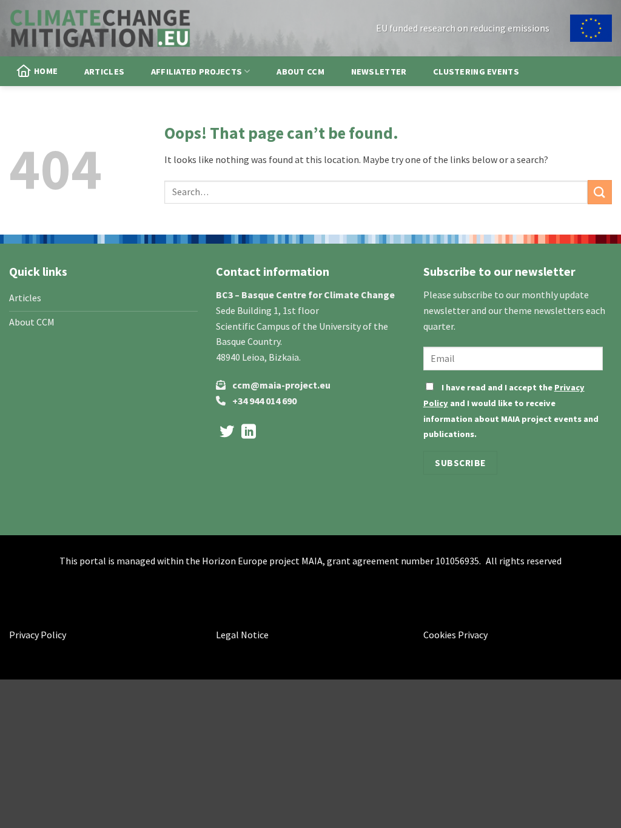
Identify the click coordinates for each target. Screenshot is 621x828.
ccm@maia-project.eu (281, 385)
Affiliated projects (196, 71)
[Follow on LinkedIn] (248, 432)
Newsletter (379, 71)
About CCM (300, 71)
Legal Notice (242, 635)
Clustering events (476, 71)
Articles (104, 71)
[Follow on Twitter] (227, 432)
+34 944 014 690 (264, 401)
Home (46, 70)
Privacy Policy (37, 635)
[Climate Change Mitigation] (100, 28)
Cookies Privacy (455, 635)
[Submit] (600, 192)
